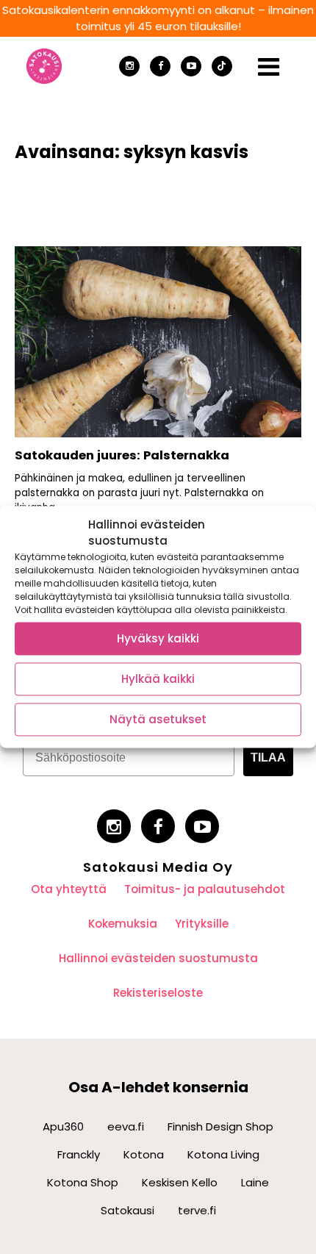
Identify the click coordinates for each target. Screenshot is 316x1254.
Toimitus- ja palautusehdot (204, 889)
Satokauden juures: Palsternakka (122, 455)
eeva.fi (125, 1126)
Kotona (143, 1154)
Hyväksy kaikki (158, 638)
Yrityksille (202, 923)
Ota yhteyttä (69, 889)
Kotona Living (223, 1154)
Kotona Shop (82, 1182)
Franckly (78, 1154)
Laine (255, 1182)
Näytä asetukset (158, 719)
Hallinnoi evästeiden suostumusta (158, 958)
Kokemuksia (122, 923)
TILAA (268, 757)
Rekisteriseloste (158, 992)
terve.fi (197, 1210)
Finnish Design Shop (220, 1126)
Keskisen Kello (180, 1182)
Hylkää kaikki (158, 679)
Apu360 (63, 1126)
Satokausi (127, 1210)
